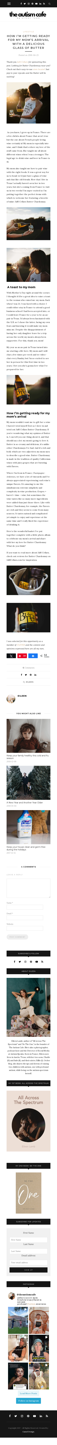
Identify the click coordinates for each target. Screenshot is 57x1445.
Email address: (28, 1255)
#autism (31, 1304)
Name (10, 903)
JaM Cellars (22, 62)
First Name (28, 1232)
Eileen (29, 682)
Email (10, 913)
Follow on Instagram (28, 1400)
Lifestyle (28, 32)
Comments (28, 667)
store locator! (39, 69)
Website (10, 924)
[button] (18, 1320)
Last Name (28, 1244)
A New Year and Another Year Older (25, 802)
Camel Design (28, 1432)
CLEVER (21, 645)
